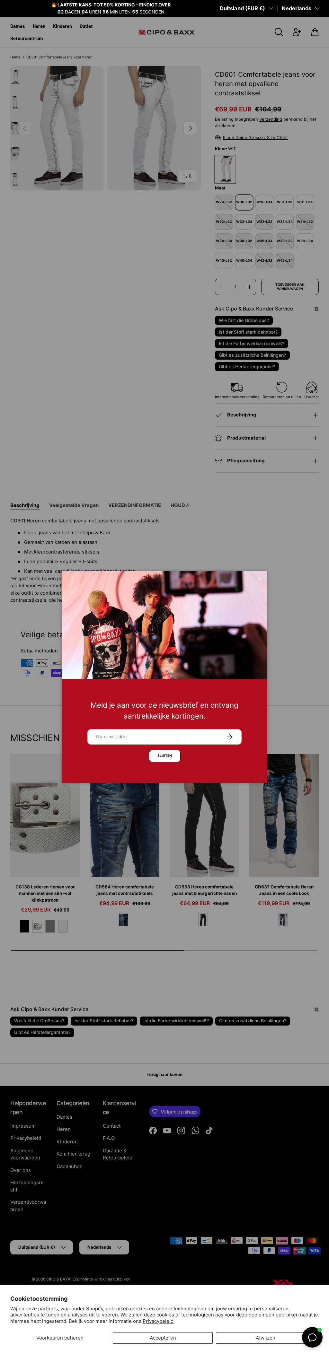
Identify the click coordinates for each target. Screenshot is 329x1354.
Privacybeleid (158, 1321)
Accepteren (163, 1338)
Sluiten (164, 756)
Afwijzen (265, 1338)
